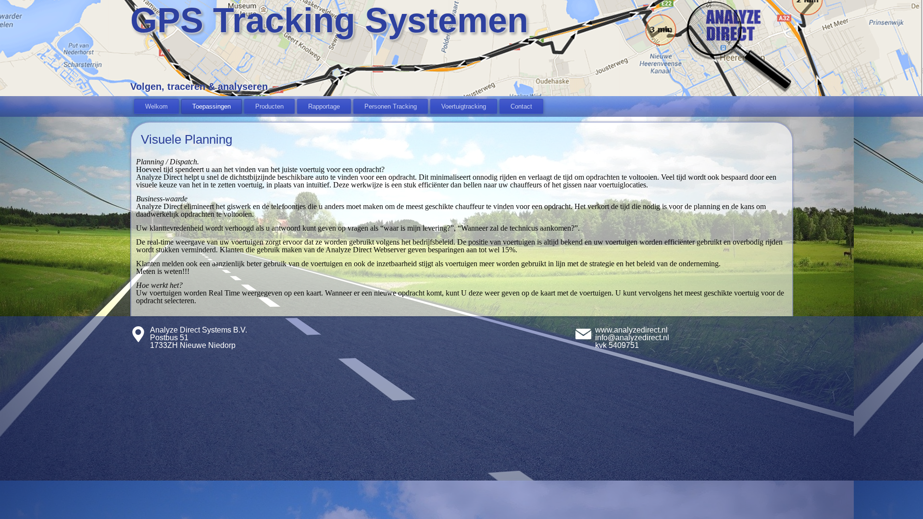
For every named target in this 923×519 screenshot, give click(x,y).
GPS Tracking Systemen (329, 20)
